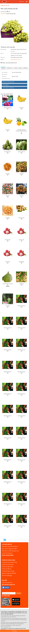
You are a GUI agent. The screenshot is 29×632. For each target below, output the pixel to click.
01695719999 (18, 625)
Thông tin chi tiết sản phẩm (8, 81)
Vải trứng (7, 305)
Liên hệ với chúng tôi (7, 553)
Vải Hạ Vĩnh (7, 261)
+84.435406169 (8, 625)
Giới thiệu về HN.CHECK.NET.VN (10, 546)
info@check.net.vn (7, 626)
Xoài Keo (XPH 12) (21, 151)
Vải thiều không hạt (8, 107)
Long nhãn (7, 173)
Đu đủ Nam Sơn (7, 151)
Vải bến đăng (21, 261)
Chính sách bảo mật (7, 582)
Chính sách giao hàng (7, 566)
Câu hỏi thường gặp (7, 575)
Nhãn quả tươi (21, 217)
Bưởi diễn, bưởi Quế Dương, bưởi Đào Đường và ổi (21, 131)
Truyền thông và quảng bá (8, 87)
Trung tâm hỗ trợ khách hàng (9, 562)
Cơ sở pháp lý (6, 84)
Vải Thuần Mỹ (7, 239)
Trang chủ (3, 5)
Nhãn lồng (21, 283)
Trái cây (7, 5)
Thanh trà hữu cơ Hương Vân (8, 284)
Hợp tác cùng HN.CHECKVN (9, 573)
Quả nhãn (21, 173)
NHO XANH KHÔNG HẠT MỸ (11, 62)
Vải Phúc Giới (21, 239)
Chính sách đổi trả (6, 569)
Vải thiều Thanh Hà (21, 305)
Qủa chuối (21, 107)
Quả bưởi (21, 195)
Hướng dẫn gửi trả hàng (8, 571)
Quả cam (7, 195)
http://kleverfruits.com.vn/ (16, 59)
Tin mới (22, 1)
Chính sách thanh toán (8, 564)
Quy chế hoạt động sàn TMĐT (9, 548)
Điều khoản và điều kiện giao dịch (10, 551)
